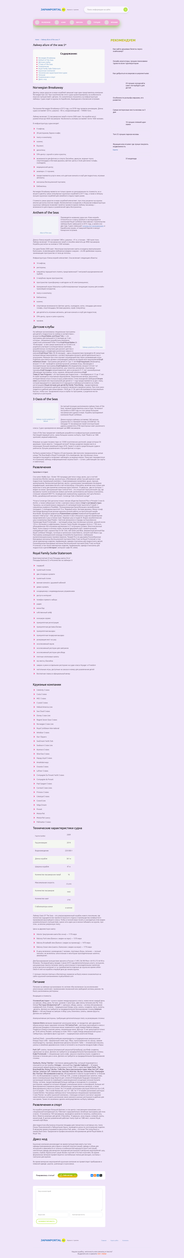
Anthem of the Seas (45, 60)
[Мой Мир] (98, 1175)
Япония (114, 22)
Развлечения (43, 66)
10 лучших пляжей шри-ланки (136, 123)
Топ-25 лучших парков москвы (126, 134)
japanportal (53, 9)
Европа (79, 22)
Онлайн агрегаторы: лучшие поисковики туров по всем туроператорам (130, 62)
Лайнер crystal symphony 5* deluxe (45, 420)
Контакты (125, 1240)
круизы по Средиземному (93, 226)
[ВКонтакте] (92, 1175)
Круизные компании (46, 71)
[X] (101, 1175)
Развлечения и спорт (46, 77)
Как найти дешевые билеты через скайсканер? (127, 50)
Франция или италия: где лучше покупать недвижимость (130, 145)
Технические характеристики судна (52, 73)
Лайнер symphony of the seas (93, 347)
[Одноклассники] (95, 1175)
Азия (63, 22)
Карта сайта (114, 1240)
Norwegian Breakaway (46, 58)
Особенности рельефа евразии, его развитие (128, 99)
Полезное (45, 22)
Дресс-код (42, 79)
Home (37, 39)
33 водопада (131, 158)
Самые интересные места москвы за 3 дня (129, 111)
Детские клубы (44, 62)
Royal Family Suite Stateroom (49, 69)
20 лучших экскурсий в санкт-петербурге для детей (135, 85)
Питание (41, 75)
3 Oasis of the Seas (45, 64)
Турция (96, 22)
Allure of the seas (46, 233)
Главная (103, 1240)
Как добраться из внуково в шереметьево (131, 73)
